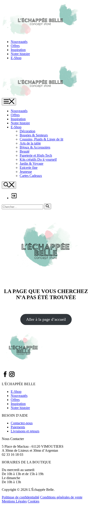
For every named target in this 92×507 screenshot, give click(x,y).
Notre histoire (20, 54)
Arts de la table (30, 143)
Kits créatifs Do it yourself (38, 159)
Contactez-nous (22, 423)
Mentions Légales (14, 501)
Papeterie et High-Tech (36, 155)
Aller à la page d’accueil (46, 319)
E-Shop (16, 58)
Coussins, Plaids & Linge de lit (41, 139)
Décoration (27, 131)
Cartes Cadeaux (31, 176)
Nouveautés (19, 42)
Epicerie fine (29, 167)
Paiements (18, 427)
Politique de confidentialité (20, 497)
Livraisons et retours (25, 431)
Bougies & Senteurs (34, 135)
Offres (15, 46)
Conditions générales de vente (61, 497)
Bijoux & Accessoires (35, 147)
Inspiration (18, 50)
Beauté (24, 151)
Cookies (33, 501)
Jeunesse (26, 171)
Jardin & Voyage (31, 163)
